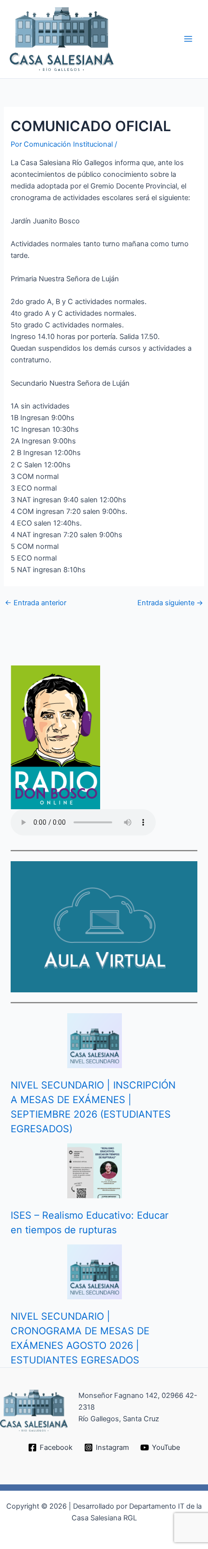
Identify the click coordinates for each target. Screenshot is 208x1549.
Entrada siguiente (170, 603)
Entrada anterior (35, 603)
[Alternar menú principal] (188, 39)
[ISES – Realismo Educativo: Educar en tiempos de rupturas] (94, 1170)
